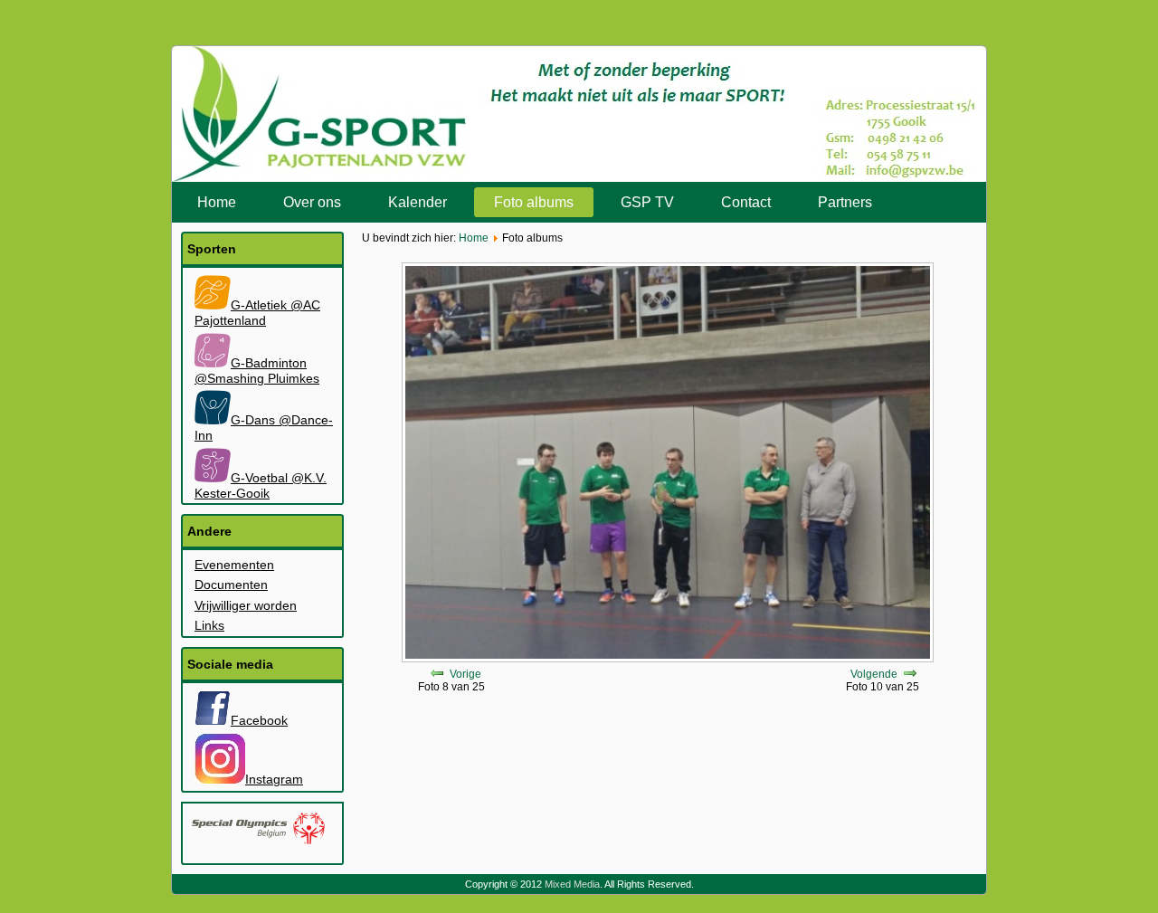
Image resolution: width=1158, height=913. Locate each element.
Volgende (873, 674)
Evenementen (234, 564)
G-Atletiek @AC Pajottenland (257, 313)
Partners (845, 202)
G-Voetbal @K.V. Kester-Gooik (261, 485)
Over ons (312, 202)
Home (216, 202)
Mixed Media (572, 884)
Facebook (259, 720)
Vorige (465, 674)
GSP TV (647, 202)
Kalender (417, 202)
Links (209, 625)
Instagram (274, 779)
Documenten (231, 584)
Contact (746, 202)
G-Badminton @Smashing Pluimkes (257, 370)
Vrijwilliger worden (246, 605)
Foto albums (534, 202)
